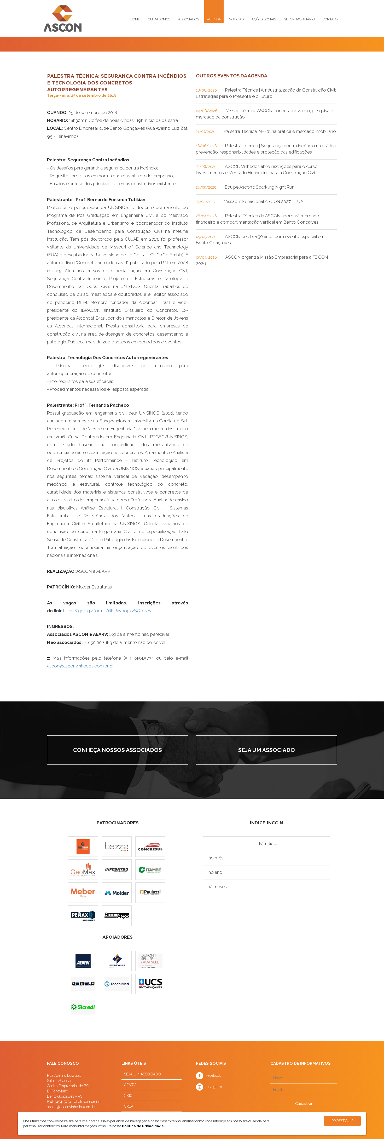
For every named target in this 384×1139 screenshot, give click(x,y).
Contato (330, 19)
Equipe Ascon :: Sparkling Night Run (259, 187)
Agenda (214, 19)
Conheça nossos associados (117, 750)
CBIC (128, 1095)
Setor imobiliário (299, 19)
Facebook (213, 1075)
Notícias (236, 19)
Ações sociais (264, 19)
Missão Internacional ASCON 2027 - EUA (263, 201)
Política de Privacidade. (143, 1126)
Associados (188, 19)
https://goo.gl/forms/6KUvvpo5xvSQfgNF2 (107, 610)
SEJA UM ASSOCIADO (142, 1074)
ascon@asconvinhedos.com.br (77, 665)
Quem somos (159, 19)
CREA (128, 1106)
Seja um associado (266, 750)
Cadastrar (303, 1104)
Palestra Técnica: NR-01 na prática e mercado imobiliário (280, 131)
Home (135, 19)
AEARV (130, 1085)
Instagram (214, 1087)
